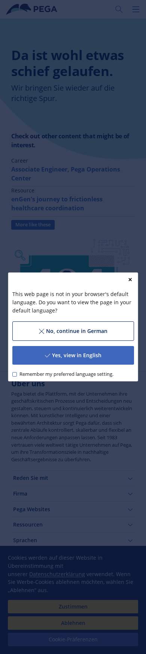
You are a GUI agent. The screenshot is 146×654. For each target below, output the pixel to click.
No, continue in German (76, 330)
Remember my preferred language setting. (66, 374)
